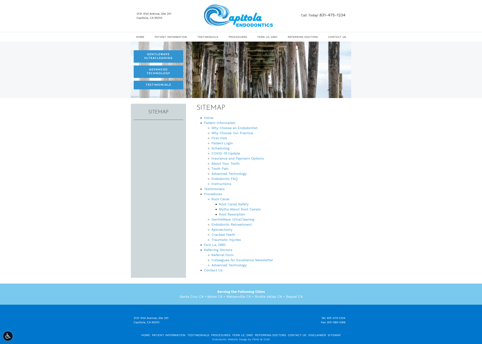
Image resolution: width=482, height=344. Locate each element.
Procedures (238, 36)
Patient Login (222, 143)
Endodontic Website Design (229, 339)
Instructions (221, 184)
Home (140, 36)
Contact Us (337, 36)
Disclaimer (317, 335)
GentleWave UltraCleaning (232, 219)
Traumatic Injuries (226, 240)
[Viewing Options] (8, 336)
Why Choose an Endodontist (234, 128)
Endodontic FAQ (224, 179)
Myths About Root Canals (240, 209)
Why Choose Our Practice (232, 133)
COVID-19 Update (225, 153)
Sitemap (158, 112)
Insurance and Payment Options (237, 158)
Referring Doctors (303, 36)
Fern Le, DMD (267, 36)
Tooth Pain (220, 168)
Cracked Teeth (223, 235)
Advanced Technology (229, 174)
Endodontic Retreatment (231, 224)
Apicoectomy (221, 229)
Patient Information (171, 36)
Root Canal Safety (234, 204)
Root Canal (220, 199)
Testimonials (207, 36)
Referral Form (222, 255)
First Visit (219, 138)
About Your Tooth (225, 163)
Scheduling (220, 148)
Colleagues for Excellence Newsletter (242, 260)
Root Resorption (232, 214)
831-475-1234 (336, 318)
